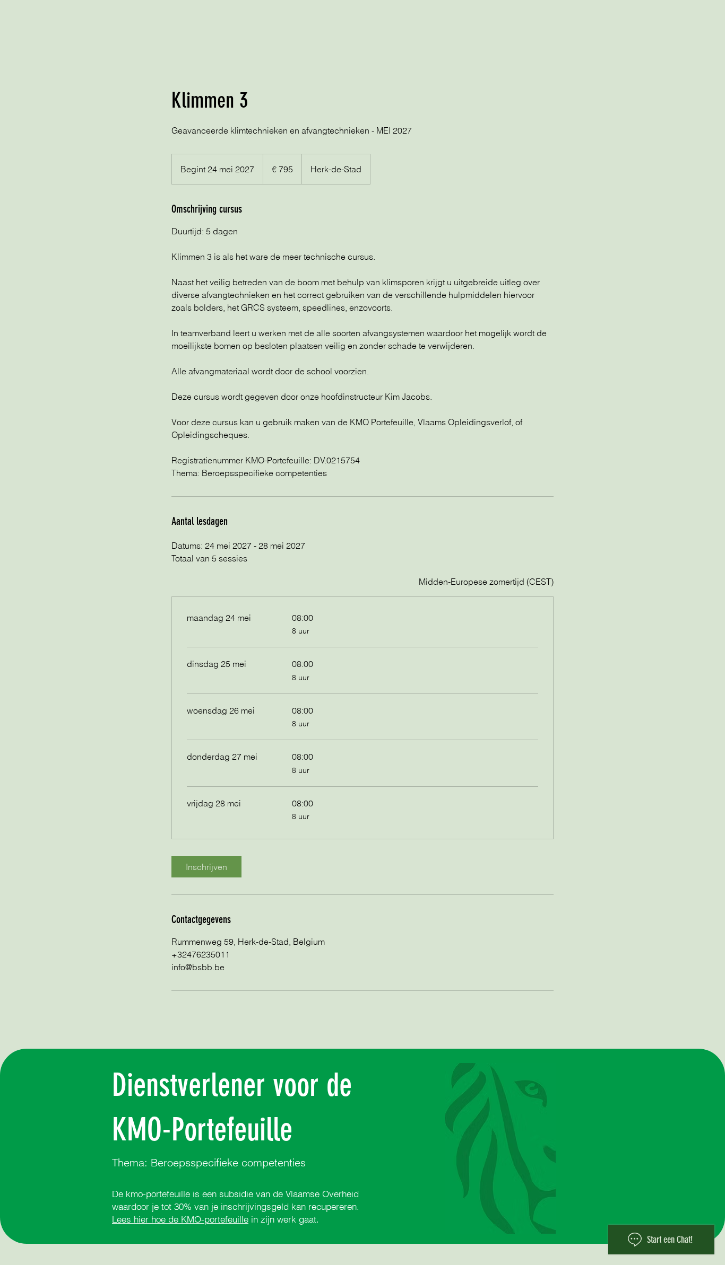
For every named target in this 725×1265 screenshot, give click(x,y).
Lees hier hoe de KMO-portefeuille (180, 1219)
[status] (486, 581)
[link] (206, 866)
